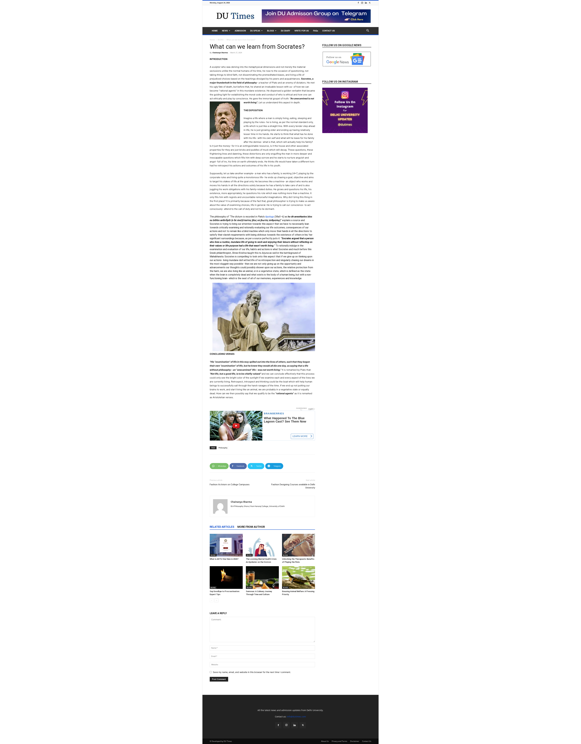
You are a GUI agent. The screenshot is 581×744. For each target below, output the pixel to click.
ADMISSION (240, 30)
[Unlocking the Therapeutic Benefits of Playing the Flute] (298, 545)
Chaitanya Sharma (220, 52)
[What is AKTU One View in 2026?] (226, 545)
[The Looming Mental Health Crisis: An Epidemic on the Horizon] (262, 545)
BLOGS (270, 30)
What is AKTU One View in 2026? (224, 559)
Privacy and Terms (339, 741)
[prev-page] (211, 600)
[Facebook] (358, 3)
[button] (367, 30)
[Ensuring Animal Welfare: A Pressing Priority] (298, 577)
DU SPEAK (255, 30)
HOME (215, 30)
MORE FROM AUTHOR (251, 526)
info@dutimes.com (296, 716)
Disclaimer (354, 741)
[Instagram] (362, 3)
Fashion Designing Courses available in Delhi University (293, 486)
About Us (325, 741)
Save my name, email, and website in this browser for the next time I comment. (252, 672)
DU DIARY (285, 30)
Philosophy (222, 448)
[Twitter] (369, 3)
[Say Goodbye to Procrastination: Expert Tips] (226, 577)
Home (212, 39)
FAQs (315, 30)
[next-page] (216, 600)
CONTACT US (328, 30)
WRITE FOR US (301, 30)
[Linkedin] (366, 3)
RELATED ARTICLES (222, 526)
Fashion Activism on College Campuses (229, 484)
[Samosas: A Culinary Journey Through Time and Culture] (262, 577)
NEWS (225, 30)
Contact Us (366, 741)
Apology (269, 216)
